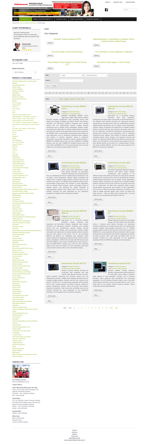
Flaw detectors (16, 197)
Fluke (13, 110)
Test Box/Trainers (17, 315)
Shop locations (76, 19)
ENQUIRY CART (117, 2)
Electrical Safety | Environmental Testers (23, 120)
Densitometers (16, 179)
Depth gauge (16, 181)
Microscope (15, 246)
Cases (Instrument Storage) (20, 167)
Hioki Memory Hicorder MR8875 (74, 163)
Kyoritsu (14, 132)
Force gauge (16, 199)
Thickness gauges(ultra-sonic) (21, 327)
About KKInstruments (42, 19)
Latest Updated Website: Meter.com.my (74, 440)
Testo (13, 152)
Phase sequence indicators (20, 270)
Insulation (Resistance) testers (21, 232)
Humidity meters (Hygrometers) (21, 221)
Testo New (15, 154)
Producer (73, 99)
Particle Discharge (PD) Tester (21, 266)
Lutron (14, 134)
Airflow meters (16, 87)
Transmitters (16, 333)
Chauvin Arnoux (16, 104)
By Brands (34, 23)
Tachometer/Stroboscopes (20, 313)
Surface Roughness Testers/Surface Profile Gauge (25, 310)
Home (21, 23)
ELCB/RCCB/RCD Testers (20, 191)
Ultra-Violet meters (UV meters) (21, 337)
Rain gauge (15, 283)
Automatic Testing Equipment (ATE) (21, 114)
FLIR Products (16, 108)
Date (82, 99)
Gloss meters (16, 207)
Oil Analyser (15, 258)
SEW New (15, 146)
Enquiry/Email (130, 2)
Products (25, 19)
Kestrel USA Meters (17, 130)
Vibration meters (17, 340)
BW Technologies (16, 103)
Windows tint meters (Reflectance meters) (24, 354)
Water (14, 346)
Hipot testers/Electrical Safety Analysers (24, 217)
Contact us (74, 432)
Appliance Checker (18, 91)
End (116, 308)
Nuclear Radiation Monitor (20, 254)
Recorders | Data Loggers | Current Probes (23, 128)
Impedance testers (17, 226)
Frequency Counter (18, 201)
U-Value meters (16, 335)
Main (16, 19)
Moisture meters (17, 250)
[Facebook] (106, 10)
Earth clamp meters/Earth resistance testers (25, 189)
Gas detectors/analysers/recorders (22, 203)
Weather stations (17, 350)
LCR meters (15, 236)
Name (61, 99)
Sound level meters (18, 299)
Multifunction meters (18, 252)
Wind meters (16, 352)
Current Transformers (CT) (20, 175)
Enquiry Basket (92, 19)
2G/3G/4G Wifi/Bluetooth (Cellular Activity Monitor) (24, 82)
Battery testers (16, 95)
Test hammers (16, 317)
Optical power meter (18, 260)
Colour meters (16, 171)
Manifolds (15, 242)
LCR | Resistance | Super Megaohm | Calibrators (25, 122)
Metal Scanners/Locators (19, 244)
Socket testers (16, 293)
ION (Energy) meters (18, 234)
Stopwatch (15, 305)
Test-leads (15, 319)
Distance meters (17, 187)
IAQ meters (15, 224)
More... (50, 156)
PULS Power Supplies (18, 142)
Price (78, 99)
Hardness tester (17, 209)
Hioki (13, 112)
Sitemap (74, 430)
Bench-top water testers (19, 99)
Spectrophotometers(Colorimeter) (22, 301)
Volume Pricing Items (18, 344)
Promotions (15, 280)
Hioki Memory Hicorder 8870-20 (74, 263)
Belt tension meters (18, 97)
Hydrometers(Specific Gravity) (21, 223)
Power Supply (16, 276)
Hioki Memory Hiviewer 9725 (119, 263)
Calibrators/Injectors (18, 162)
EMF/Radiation (16, 195)
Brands (14, 101)
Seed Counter (16, 287)
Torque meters (16, 329)
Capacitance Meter (18, 166)
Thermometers (16, 325)
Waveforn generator (18, 348)
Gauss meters (16, 205)
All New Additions (17, 89)
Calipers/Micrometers (18, 164)
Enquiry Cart (74, 436)
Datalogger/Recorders (19, 177)
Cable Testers (16, 158)
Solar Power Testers (18, 297)
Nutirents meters (17, 256)
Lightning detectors (18, 240)
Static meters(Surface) (18, 303)
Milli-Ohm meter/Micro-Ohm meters (22, 248)
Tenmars (14, 148)
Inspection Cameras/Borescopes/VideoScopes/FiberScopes (26, 229)
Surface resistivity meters (19, 307)
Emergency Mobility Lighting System (23, 193)
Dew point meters (17, 183)
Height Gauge (16, 213)
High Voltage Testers (18, 215)
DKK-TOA (15, 106)
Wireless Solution (17, 356)
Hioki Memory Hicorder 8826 (119, 163)
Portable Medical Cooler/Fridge (21, 272)
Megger (14, 138)
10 (106, 308)
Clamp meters (16, 169)
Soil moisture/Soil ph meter (20, 295)
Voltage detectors (17, 342)
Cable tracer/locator (18, 160)
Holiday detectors (17, 219)
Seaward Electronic (17, 144)
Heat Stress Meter (17, 211)
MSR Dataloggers (17, 140)
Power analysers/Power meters (21, 274)
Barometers (15, 93)
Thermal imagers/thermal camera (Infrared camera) (24, 322)
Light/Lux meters (17, 238)
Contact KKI (61, 19)
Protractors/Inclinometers (19, 281)
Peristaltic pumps (17, 268)
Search (107, 2)
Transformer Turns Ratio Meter (21, 331)
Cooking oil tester (17, 173)
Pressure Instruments (18, 278)
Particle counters (17, 264)
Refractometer (16, 285)
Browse (50, 43)
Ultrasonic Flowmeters (19, 338)
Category (66, 99)
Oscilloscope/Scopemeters (20, 262)
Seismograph (16, 289)
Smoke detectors (17, 291)
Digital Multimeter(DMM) (19, 185)
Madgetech (15, 136)
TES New (14, 150)
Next (111, 308)
